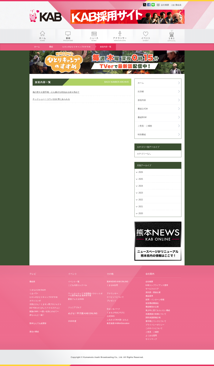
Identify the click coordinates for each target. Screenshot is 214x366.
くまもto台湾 (112, 285)
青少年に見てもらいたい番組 (158, 310)
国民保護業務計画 (153, 317)
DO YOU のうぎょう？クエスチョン (44, 308)
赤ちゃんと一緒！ (36, 315)
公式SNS (111, 316)
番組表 (178, 5)
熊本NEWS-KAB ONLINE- (118, 282)
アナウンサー (120, 36)
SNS (172, 36)
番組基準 (149, 296)
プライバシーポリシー (155, 325)
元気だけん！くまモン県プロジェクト (45, 304)
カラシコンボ (35, 301)
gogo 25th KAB (48, 16)
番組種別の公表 (152, 307)
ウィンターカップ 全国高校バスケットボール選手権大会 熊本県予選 (85, 294)
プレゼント (111, 301)
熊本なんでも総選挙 (37, 323)
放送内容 (142, 100)
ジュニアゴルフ (74, 307)
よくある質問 (151, 335)
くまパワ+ (33, 293)
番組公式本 (143, 109)
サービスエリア (152, 289)
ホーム (42, 36)
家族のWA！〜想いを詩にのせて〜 (44, 311)
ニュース (94, 36)
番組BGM (142, 117)
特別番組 (142, 134)
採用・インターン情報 (155, 299)
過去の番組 (34, 332)
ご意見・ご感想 (145, 126)
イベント (146, 36)
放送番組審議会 (152, 303)
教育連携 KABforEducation (118, 323)
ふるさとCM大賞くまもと (118, 320)
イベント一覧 (73, 282)
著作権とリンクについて (156, 321)
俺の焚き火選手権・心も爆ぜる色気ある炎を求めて (56, 92)
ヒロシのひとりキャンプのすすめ (76, 47)
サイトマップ (151, 339)
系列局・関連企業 (153, 292)
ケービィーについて (115, 297)
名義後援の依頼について (156, 314)
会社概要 (165, 5)
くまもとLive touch (37, 290)
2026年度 (72, 321)
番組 (68, 36)
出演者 (141, 91)
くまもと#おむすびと (116, 312)
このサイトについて (154, 328)
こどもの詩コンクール (77, 285)
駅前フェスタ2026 (76, 299)
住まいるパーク (113, 309)
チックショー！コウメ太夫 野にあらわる (51, 99)
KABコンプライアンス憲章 (157, 285)
